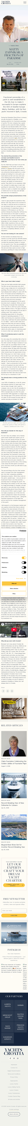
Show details (19, 578)
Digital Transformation (14, 1071)
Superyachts (14, 1081)
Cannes (9, 168)
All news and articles (14, 1099)
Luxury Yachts (14, 1084)
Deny (14, 593)
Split (16, 138)
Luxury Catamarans (14, 1093)
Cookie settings (14, 1109)
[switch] (24, 562)
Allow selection (14, 588)
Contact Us (14, 1068)
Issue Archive (14, 1114)
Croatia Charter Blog (14, 1096)
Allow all (14, 583)
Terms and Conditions (14, 1074)
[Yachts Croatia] (6, 2)
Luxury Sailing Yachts (14, 1087)
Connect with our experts (12, 885)
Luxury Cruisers (14, 1090)
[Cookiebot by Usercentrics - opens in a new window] (19, 531)
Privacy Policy (14, 1077)
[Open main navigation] (24, 2)
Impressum (14, 1064)
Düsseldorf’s (5, 166)
